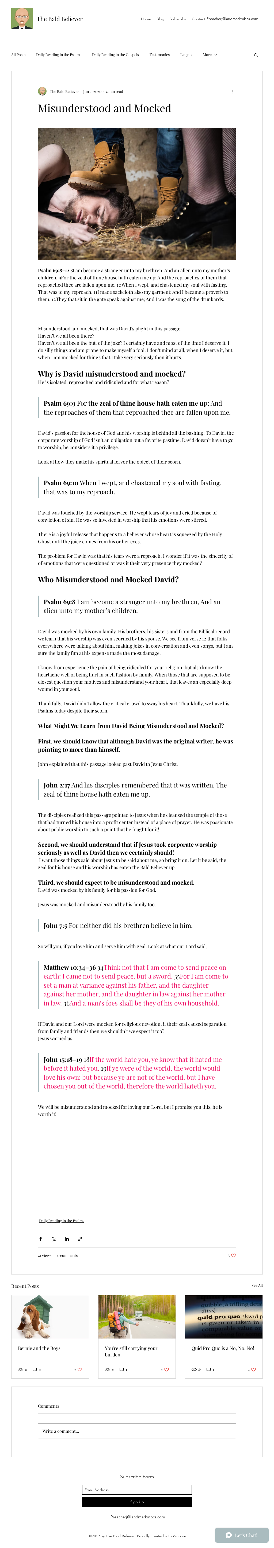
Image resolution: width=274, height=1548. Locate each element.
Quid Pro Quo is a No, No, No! (223, 1348)
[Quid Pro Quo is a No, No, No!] (223, 1317)
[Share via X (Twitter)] (53, 1238)
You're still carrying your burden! (131, 1351)
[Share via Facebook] (40, 1238)
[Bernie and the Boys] (50, 1317)
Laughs (186, 54)
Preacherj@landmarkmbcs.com (232, 18)
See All (257, 1285)
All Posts (18, 54)
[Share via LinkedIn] (66, 1238)
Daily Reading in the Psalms (58, 54)
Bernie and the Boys (39, 1348)
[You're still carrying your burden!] (137, 1317)
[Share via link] (79, 1238)
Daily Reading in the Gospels (115, 54)
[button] (255, 55)
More (207, 54)
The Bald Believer (60, 19)
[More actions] (233, 91)
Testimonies (160, 54)
